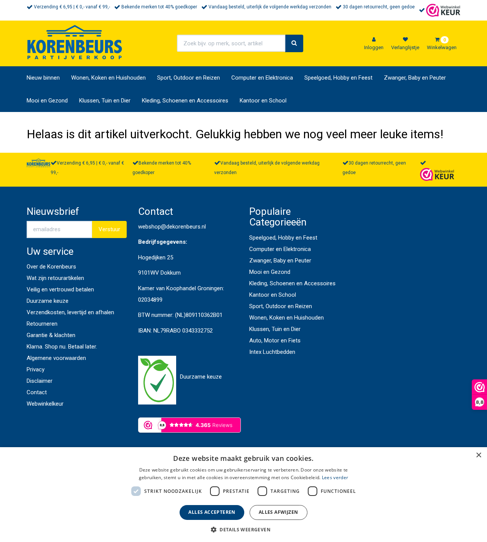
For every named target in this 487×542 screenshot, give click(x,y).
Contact (37, 392)
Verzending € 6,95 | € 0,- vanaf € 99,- (72, 7)
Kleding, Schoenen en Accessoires (185, 100)
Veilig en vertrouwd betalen (60, 289)
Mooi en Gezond (47, 100)
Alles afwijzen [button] (278, 512)
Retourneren (42, 323)
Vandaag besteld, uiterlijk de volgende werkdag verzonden (269, 7)
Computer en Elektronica (262, 77)
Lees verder (335, 477)
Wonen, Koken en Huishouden (108, 77)
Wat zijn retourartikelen (55, 278)
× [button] (478, 455)
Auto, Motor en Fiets (275, 340)
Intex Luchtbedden (272, 352)
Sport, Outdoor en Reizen (188, 77)
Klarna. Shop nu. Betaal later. (62, 346)
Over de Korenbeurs (51, 266)
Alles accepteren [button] (211, 512)
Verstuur (109, 229)
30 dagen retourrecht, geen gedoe (379, 7)
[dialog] (243, 494)
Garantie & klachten (51, 335)
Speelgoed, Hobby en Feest (338, 77)
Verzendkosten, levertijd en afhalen (70, 312)
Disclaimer (40, 380)
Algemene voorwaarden (56, 358)
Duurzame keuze (47, 300)
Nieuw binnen (43, 77)
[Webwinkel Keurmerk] (443, 10)
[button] (243, 529)
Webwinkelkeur (45, 403)
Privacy (36, 369)
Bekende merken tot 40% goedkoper (159, 7)
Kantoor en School (263, 100)
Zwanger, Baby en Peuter (415, 77)
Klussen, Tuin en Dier (105, 100)
